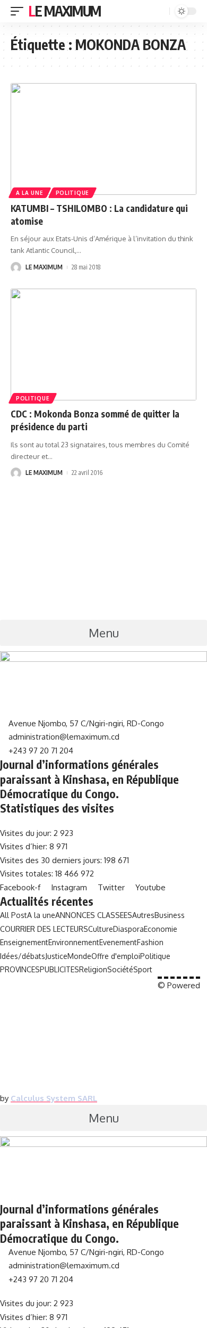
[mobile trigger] (20, 11)
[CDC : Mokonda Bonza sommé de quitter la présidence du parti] (103, 344)
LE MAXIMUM (44, 267)
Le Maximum (65, 11)
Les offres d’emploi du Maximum (79, 983)
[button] (103, 632)
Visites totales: (27, 873)
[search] (160, 11)
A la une (30, 193)
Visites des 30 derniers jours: (52, 860)
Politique (72, 193)
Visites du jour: (27, 833)
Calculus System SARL (54, 1098)
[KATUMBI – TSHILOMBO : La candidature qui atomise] (103, 139)
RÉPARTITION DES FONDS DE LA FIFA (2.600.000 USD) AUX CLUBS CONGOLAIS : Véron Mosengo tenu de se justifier (104, 1060)
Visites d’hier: (24, 846)
